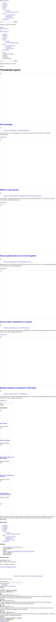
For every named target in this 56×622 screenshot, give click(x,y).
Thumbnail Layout (10, 15)
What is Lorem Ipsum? (9, 190)
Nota (13, 600)
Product (8, 10)
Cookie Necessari (6, 595)
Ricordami (4, 584)
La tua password (4, 583)
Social (24, 196)
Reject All (9, 590)
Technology (29, 196)
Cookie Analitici (5, 606)
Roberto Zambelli (9, 130)
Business (25, 262)
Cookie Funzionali (6, 600)
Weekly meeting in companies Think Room (18, 388)
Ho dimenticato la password (8, 586)
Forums (5, 7)
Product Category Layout (12, 12)
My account (6, 19)
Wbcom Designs (38, 576)
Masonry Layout (10, 17)
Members (5, 4)
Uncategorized (26, 130)
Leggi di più (3, 137)
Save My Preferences (10, 618)
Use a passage (6, 124)
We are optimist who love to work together (18, 256)
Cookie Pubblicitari (6, 612)
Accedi (2, 27)
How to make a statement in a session (16, 322)
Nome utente (3, 581)
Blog (4, 13)
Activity (5, 3)
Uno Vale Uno (23, 576)
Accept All (14, 590)
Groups (5, 6)
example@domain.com (10, 567)
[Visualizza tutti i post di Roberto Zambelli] (2, 130)
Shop (4, 9)
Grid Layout (9, 16)
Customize (3, 590)
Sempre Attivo (15, 595)
